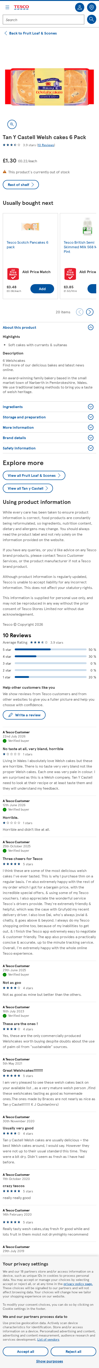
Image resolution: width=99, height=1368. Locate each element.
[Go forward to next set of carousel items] (89, 312)
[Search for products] (91, 19)
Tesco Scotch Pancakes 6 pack (27, 244)
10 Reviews (46, 145)
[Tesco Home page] (21, 7)
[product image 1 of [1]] (49, 87)
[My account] (79, 7)
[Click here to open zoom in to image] (12, 124)
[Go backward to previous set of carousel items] (79, 312)
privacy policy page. (78, 1283)
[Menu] (7, 7)
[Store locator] (91, 7)
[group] (30, 257)
